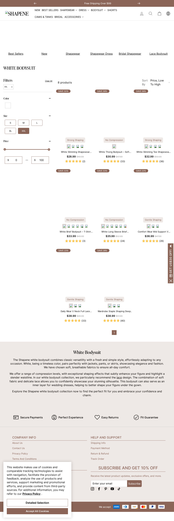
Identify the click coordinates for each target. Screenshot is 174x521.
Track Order (97, 458)
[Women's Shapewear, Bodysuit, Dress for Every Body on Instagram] (92, 489)
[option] (42, 40)
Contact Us (18, 448)
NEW (37, 10)
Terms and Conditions (24, 458)
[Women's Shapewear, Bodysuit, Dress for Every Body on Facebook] (99, 489)
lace (119, 377)
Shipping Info (98, 442)
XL (10, 131)
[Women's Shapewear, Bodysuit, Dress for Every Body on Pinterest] (105, 489)
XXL (24, 131)
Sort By (153, 82)
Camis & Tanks (44, 16)
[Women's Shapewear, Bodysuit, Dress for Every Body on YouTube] (112, 489)
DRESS (82, 10)
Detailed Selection (37, 502)
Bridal (59, 16)
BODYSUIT (97, 10)
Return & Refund (100, 453)
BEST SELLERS (50, 10)
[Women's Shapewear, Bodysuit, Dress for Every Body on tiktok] (119, 489)
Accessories (73, 16)
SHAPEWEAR (67, 10)
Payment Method (100, 448)
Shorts (112, 10)
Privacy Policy (20, 453)
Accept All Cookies (37, 511)
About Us (17, 442)
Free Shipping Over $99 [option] (87, 3)
